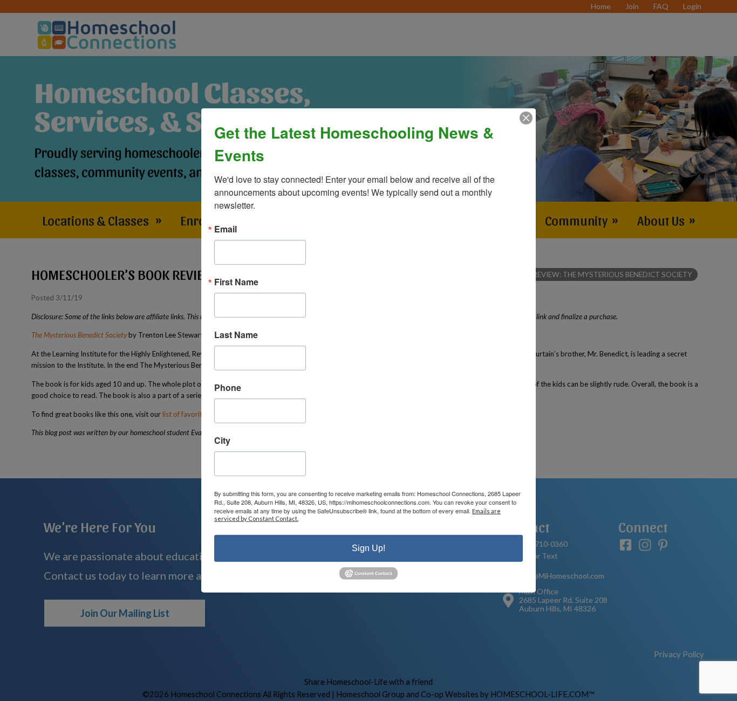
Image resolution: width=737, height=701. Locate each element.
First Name (236, 282)
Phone (227, 387)
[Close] (526, 118)
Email (225, 229)
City (222, 440)
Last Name (236, 335)
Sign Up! (368, 548)
